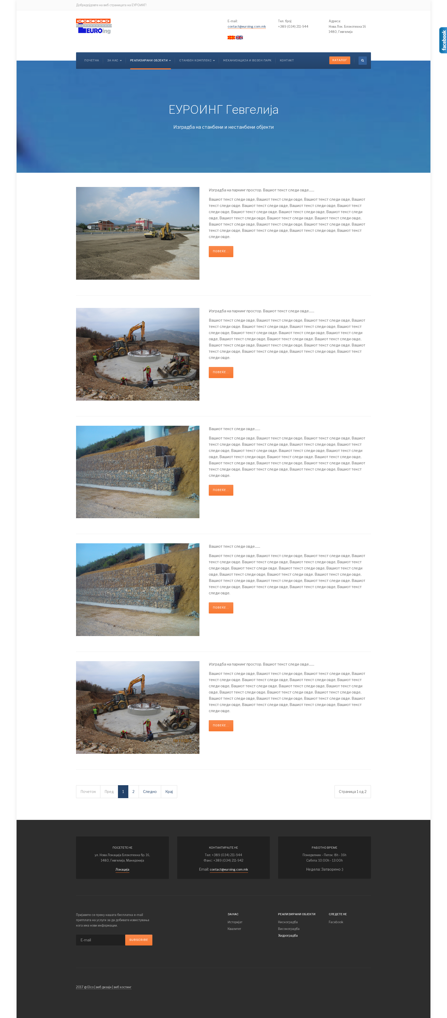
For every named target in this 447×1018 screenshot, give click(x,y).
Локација (122, 869)
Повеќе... (221, 251)
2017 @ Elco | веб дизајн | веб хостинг (103, 987)
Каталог (339, 60)
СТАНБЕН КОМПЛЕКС (195, 60)
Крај (169, 791)
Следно (150, 791)
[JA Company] (94, 26)
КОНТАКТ (287, 60)
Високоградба (289, 929)
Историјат (235, 922)
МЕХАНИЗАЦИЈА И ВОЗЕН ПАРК (247, 60)
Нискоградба (288, 922)
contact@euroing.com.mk (247, 26)
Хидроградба (288, 935)
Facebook (336, 922)
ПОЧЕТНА (91, 60)
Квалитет (234, 929)
